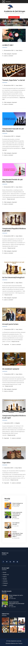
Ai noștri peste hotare (10, 324)
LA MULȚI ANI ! (7, 45)
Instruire (5, 581)
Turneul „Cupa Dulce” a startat (13, 80)
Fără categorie (7, 54)
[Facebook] (3, 561)
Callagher (18, 136)
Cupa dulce (6, 463)
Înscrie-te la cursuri (14, 17)
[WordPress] (13, 561)
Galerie (5, 576)
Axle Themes (19, 643)
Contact (5, 585)
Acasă (4, 572)
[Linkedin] (10, 561)
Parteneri (5, 583)
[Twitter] (6, 561)
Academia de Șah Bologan (14, 11)
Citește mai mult (11, 199)
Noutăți (5, 579)
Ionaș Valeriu (19, 50)
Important (14, 54)
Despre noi (6, 574)
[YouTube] (17, 561)
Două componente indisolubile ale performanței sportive (16, 603)
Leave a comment (8, 55)
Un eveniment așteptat (10, 369)
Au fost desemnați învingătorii (13, 277)
